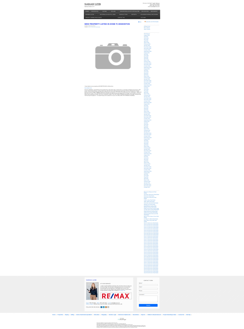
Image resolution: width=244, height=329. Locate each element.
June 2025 (146, 55)
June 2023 (146, 89)
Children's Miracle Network (149, 14)
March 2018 (146, 180)
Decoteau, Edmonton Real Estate (151, 194)
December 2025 (147, 47)
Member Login (112, 314)
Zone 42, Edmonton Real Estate (151, 264)
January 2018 (147, 183)
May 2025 (146, 57)
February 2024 (147, 77)
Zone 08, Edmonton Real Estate (151, 233)
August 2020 (147, 139)
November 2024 (147, 64)
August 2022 (147, 104)
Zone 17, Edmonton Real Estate (151, 245)
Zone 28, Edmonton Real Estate (151, 256)
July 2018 (146, 174)
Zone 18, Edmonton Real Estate (151, 246)
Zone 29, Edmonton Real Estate (151, 258)
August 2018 (147, 172)
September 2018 (147, 171)
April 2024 (146, 74)
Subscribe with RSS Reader (152, 21)
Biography (104, 314)
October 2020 (147, 136)
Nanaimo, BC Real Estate (149, 204)
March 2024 (146, 76)
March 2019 (146, 162)
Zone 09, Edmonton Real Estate (151, 234)
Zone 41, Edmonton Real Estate (151, 262)
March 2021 (146, 128)
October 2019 (147, 152)
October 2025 (147, 49)
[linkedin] (104, 307)
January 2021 (147, 131)
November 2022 (147, 99)
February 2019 (147, 164)
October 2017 (147, 187)
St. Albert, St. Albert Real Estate (151, 219)
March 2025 (146, 60)
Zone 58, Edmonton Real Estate (151, 271)
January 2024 (147, 79)
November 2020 (147, 134)
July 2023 (146, 87)
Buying (67, 314)
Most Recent (147, 33)
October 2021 (147, 118)
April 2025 (146, 58)
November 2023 (147, 82)
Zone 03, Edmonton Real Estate (151, 226)
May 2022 (146, 108)
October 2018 (147, 169)
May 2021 (146, 126)
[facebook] (102, 307)
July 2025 (146, 54)
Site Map (143, 17)
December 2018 (147, 166)
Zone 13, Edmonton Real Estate (151, 239)
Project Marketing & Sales (93, 17)
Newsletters (123, 14)
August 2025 (147, 52)
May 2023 (146, 90)
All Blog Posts (147, 26)
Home (87, 11)
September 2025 (147, 51)
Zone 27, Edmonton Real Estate (151, 255)
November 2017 (147, 185)
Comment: (141, 294)
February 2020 (147, 147)
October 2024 (147, 66)
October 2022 (147, 101)
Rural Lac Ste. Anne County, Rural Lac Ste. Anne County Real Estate (151, 209)
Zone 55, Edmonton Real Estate (151, 266)
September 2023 (147, 85)
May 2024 (146, 73)
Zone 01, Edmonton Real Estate (151, 223)
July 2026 (146, 36)
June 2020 (146, 142)
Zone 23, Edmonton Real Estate (151, 253)
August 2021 (146, 121)
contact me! (122, 290)
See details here (88, 88)
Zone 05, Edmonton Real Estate (151, 228)
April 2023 (146, 92)
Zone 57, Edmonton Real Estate (151, 269)
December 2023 (147, 80)
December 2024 (147, 63)
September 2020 (148, 137)
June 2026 (146, 38)
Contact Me (121, 17)
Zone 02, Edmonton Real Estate (151, 224)
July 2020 (146, 140)
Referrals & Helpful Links (108, 14)
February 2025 (147, 61)
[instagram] (106, 307)
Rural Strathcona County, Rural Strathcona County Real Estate (151, 212)
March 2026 (146, 42)
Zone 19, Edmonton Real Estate (151, 247)
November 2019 (147, 150)
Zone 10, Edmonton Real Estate (151, 236)
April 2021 (146, 127)
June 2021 (146, 124)
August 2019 (147, 155)
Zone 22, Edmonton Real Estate (151, 252)
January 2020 (147, 149)
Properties (60, 314)
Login (153, 3)
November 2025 (147, 48)
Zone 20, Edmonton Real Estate (151, 249)
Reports (134, 14)
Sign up (157, 3)
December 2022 (147, 98)
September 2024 (147, 67)
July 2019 (146, 156)
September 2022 (147, 102)
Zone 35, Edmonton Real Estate (151, 261)
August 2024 (147, 68)
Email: (140, 286)
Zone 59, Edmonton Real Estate (151, 272)
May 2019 (146, 159)
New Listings (147, 27)
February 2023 (147, 95)
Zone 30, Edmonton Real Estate (151, 259)
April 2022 (146, 109)
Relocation (145, 11)
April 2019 (146, 161)
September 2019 (147, 153)
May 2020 (146, 143)
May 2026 (146, 39)
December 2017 (147, 184)
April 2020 (146, 145)
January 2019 (147, 165)
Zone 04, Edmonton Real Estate (151, 227)
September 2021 (147, 120)
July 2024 (146, 70)
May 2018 (146, 177)
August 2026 (147, 35)
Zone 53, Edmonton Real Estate (151, 265)
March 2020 (146, 146)
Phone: (140, 290)
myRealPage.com (122, 319)
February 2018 (147, 181)
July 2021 (146, 123)
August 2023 (147, 86)
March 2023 (146, 93)
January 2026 (147, 45)
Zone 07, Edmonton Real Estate (151, 231)
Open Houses (147, 29)
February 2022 (147, 112)
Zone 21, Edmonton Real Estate (151, 250)
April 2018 (146, 178)
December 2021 (147, 115)
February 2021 (147, 130)
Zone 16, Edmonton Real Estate (151, 243)
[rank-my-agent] (108, 307)
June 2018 (146, 175)
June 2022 (146, 107)
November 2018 (147, 168)
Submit (148, 305)
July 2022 (146, 105)
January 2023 (147, 96)
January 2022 (147, 114)
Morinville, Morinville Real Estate (151, 203)
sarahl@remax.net (155, 6)
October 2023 (147, 83)
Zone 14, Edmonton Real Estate (151, 240)
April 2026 (146, 41)
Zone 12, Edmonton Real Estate (151, 237)
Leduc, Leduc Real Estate (149, 200)
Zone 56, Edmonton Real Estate (151, 268)
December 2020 (147, 133)
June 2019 (146, 158)
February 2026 (147, 44)
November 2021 (147, 117)
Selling (72, 314)
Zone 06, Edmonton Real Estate (151, 230)
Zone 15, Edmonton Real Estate (151, 242)
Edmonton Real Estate (149, 196)
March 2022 (146, 111)
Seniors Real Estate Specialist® (129, 11)
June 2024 (146, 71)
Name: (140, 283)
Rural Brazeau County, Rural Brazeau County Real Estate (150, 206)
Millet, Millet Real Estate (149, 201)
